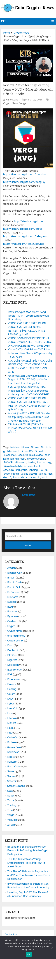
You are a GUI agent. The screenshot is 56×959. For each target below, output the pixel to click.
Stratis (11, 795)
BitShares (12, 597)
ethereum (20, 462)
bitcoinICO (27, 451)
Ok (28, 954)
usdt (44, 477)
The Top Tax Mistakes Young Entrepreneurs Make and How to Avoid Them (26, 863)
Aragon (11, 567)
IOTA (10, 698)
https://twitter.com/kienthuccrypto (23, 243)
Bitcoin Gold (14, 587)
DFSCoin (12, 655)
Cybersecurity (15, 640)
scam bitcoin (11, 473)
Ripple (11, 756)
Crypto (11, 626)
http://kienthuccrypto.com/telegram (25, 236)
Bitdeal (39, 451)
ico (39, 462)
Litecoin (12, 718)
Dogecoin (13, 664)
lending (33, 469)
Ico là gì (46, 462)
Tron (10, 810)
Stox (10, 790)
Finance (11, 684)
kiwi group (21, 469)
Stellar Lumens (16, 785)
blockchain (10, 454)
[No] (52, 947)
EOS (9, 674)
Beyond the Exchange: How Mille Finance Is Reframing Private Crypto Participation (28, 850)
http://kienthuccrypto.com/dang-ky (24, 181)
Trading (11, 805)
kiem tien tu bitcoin (15, 466)
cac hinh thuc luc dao (30, 454)
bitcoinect (13, 451)
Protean (12, 742)
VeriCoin (12, 819)
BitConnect (13, 592)
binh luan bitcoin (19, 447)
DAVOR (8, 462)
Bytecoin (12, 616)
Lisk (9, 713)
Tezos (10, 800)
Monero (11, 722)
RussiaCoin (13, 766)
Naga (10, 727)
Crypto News (11, 103)
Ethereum (13, 679)
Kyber (10, 703)
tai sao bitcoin (29, 473)
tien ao (43, 473)
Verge (22, 103)
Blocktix (11, 601)
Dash (10, 645)
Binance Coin (14, 572)
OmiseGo (12, 737)
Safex (10, 771)
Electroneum (14, 669)
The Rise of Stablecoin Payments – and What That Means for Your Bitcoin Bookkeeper (29, 875)
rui (46, 469)
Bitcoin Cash (14, 582)
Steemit (12, 781)
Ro (41, 469)
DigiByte (12, 660)
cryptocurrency (16, 635)
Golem (11, 693)
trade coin (34, 477)
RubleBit (12, 761)
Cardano (12, 621)
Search (28, 545)
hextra (31, 462)
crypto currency (36, 458)
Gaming (11, 689)
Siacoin (11, 776)
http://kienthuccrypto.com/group (22, 228)
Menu (4, 21)
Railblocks (13, 752)
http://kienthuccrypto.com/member (24, 174)
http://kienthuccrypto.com (29, 221)
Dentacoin (13, 650)
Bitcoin (35, 447)
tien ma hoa (20, 477)
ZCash (11, 824)
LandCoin (12, 708)
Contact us (11, 934)
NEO (10, 732)
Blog (10, 606)
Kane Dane (12, 99)
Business (12, 611)
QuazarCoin (14, 747)
